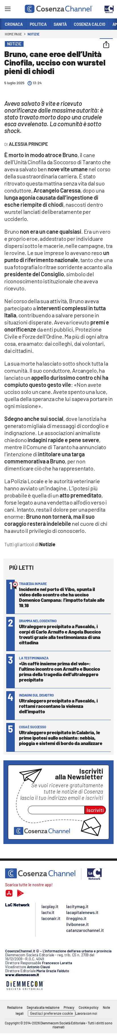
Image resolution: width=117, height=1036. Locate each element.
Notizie (33, 34)
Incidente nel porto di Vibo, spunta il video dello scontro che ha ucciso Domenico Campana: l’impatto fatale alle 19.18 (62, 597)
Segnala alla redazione (43, 1007)
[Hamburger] (7, 10)
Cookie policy (89, 1007)
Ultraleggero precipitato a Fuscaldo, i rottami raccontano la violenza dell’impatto (58, 706)
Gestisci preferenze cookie (51, 1013)
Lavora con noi (86, 1013)
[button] (106, 45)
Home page (13, 34)
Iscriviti (95, 810)
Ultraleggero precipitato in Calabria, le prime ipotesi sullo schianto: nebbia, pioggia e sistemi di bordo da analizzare (60, 737)
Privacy (69, 1007)
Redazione (14, 1007)
